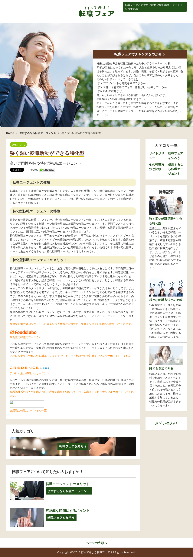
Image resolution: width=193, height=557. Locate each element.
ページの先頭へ (96, 543)
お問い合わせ (166, 423)
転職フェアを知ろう (61, 517)
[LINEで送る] (47, 169)
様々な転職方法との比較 (165, 300)
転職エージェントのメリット (68, 484)
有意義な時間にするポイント (68, 510)
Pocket (34, 169)
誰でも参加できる (161, 368)
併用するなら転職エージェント (68, 491)
